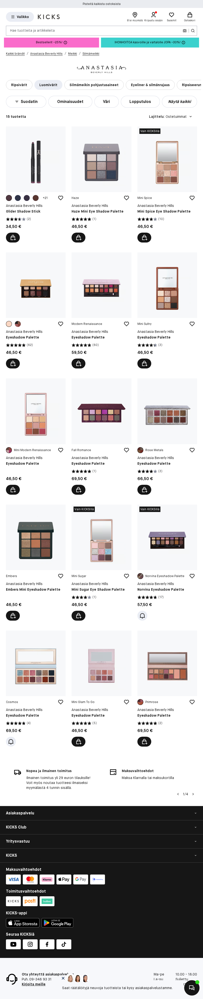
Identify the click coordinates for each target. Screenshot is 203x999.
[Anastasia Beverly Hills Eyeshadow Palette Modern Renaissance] (101, 310)
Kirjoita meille (34, 984)
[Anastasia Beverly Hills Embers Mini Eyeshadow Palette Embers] (36, 563)
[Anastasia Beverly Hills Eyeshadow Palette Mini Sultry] (167, 310)
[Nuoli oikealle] (193, 794)
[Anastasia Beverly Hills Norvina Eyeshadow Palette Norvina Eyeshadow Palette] (167, 563)
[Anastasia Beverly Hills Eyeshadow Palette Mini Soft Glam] (36, 310)
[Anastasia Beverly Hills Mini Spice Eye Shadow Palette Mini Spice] (167, 184)
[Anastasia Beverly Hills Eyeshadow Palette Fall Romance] (101, 436)
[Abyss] (18, 198)
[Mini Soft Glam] (9, 324)
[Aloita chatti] (192, 988)
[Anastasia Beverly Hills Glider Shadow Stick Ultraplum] (36, 184)
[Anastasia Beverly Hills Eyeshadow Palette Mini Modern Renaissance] (36, 436)
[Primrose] (140, 702)
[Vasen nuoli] (178, 794)
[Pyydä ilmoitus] (142, 616)
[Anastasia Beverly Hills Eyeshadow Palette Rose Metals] (167, 436)
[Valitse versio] (13, 238)
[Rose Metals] (140, 450)
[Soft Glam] (18, 324)
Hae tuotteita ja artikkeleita (32, 30)
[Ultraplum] (9, 198)
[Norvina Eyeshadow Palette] (140, 576)
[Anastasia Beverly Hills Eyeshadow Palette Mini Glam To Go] (101, 689)
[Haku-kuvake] (193, 31)
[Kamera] (185, 31)
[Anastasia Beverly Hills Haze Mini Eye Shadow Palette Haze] (101, 184)
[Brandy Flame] (36, 198)
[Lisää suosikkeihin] (61, 198)
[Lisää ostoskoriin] (78, 238)
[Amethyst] (27, 198)
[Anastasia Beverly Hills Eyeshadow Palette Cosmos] (36, 689)
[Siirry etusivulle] (49, 17)
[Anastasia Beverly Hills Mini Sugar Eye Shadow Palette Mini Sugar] (101, 563)
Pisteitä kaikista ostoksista (102, 4)
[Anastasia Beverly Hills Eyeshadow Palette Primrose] (167, 689)
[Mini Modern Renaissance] (9, 450)
